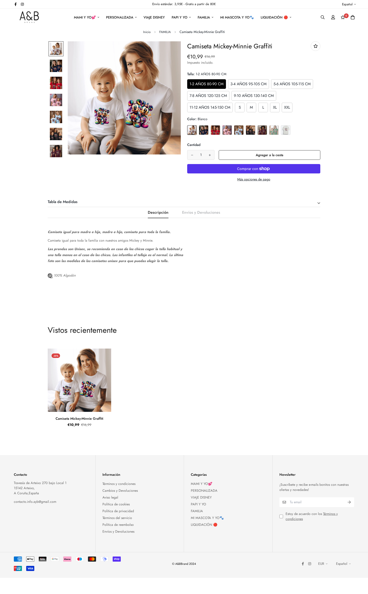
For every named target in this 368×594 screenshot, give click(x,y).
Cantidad (193, 144)
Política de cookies (116, 504)
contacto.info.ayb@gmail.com (35, 501)
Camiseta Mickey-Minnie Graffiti (79, 418)
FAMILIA (204, 17)
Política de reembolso (118, 524)
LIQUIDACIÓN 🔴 (274, 17)
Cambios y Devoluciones (120, 490)
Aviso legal (110, 497)
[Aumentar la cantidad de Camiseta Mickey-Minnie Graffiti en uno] (209, 155)
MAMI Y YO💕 (85, 17)
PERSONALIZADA (119, 17)
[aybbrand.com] (29, 17)
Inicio (147, 32)
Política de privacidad (118, 511)
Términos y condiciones (118, 483)
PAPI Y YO (179, 17)
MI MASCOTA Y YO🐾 (237, 17)
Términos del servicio (117, 517)
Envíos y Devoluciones (118, 531)
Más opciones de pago (253, 179)
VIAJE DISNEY (154, 17)
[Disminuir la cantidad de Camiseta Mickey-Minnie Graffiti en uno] (192, 155)
